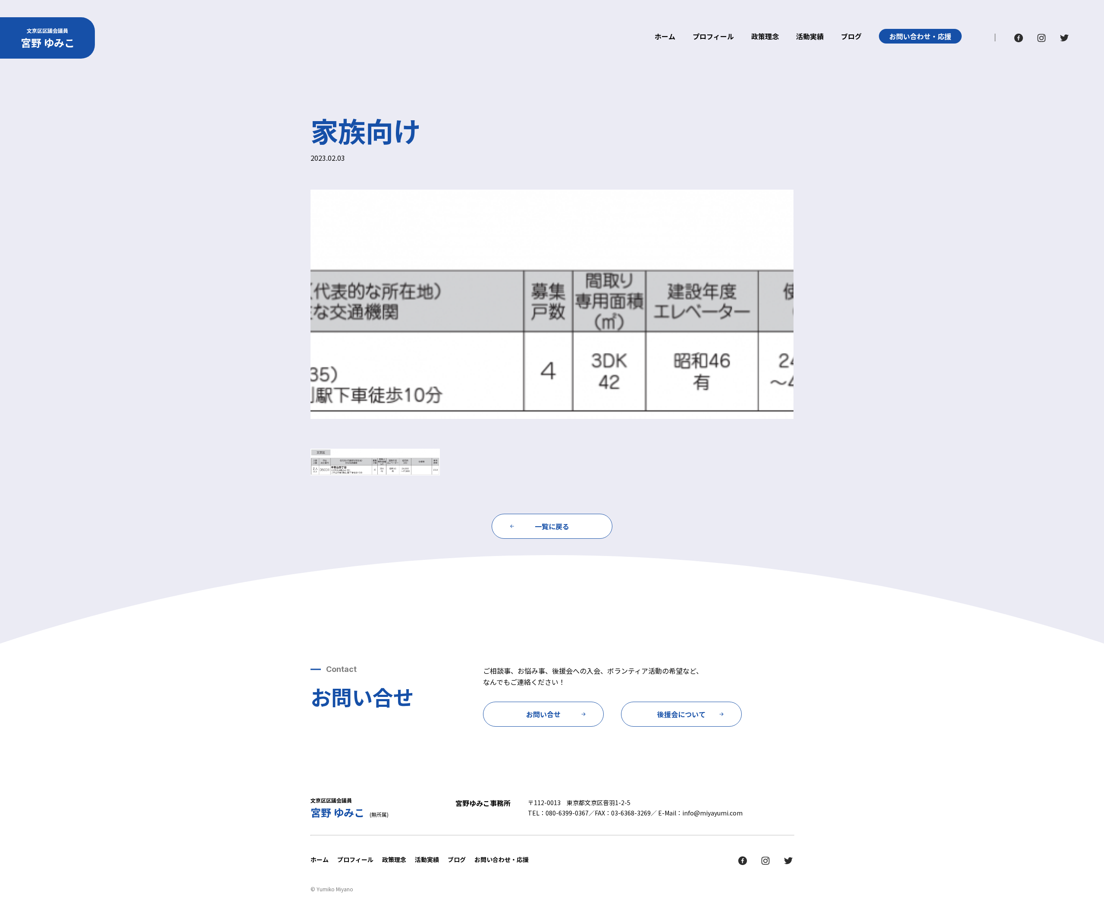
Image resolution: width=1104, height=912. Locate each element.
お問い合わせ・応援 (920, 36)
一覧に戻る (552, 526)
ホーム (665, 37)
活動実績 (810, 37)
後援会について (681, 714)
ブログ (851, 37)
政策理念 (765, 37)
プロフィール (713, 37)
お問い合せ (543, 714)
